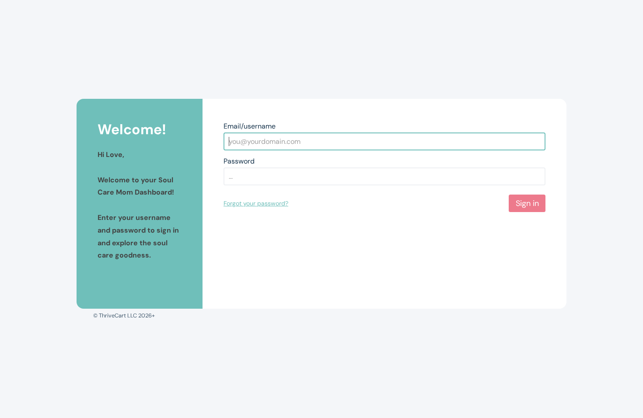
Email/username (250, 126)
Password (239, 161)
